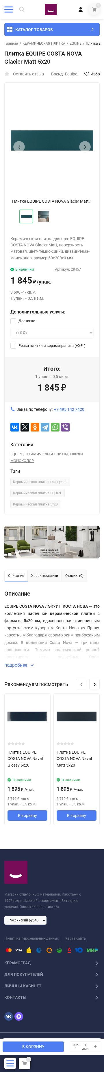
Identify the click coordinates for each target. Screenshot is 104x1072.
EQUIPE (75, 43)
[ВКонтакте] (14, 427)
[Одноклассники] (35, 427)
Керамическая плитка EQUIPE (37, 493)
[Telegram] (45, 427)
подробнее (16, 665)
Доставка (26, 321)
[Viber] (65, 427)
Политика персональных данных (31, 938)
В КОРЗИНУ (33, 1046)
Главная (11, 43)
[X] (25, 427)
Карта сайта (75, 938)
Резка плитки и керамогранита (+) (52, 345)
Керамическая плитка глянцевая (40, 482)
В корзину (27, 815)
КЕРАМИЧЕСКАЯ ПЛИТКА (44, 43)
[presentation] (19, 147)
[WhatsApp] (55, 427)
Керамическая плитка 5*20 (35, 504)
